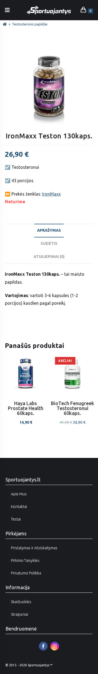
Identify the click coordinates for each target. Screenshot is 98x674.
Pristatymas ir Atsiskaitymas (34, 548)
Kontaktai (19, 506)
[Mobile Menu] (7, 10)
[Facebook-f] (43, 646)
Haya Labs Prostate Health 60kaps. (25, 408)
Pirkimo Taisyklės (25, 560)
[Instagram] (54, 646)
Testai (16, 519)
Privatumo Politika (26, 573)
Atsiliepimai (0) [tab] (49, 256)
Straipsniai (19, 614)
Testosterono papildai (29, 24)
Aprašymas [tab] (49, 230)
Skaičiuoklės (21, 602)
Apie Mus (19, 494)
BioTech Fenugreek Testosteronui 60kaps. (72, 408)
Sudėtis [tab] (49, 243)
